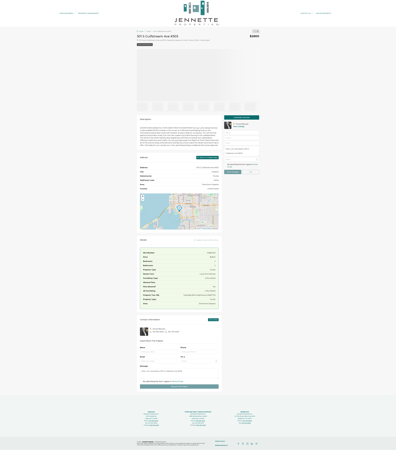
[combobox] (200, 361)
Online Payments (323, 13)
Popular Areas (66, 13)
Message (144, 366)
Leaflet (198, 228)
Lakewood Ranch (204, 412)
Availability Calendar (242, 117)
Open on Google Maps (208, 157)
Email (142, 357)
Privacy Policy (220, 441)
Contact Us (306, 13)
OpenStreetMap (206, 228)
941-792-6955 (246, 423)
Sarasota (151, 412)
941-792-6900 (247, 421)
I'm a (183, 357)
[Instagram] (247, 444)
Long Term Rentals (145, 44)
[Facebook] (238, 444)
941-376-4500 (173, 332)
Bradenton (245, 412)
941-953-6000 (158, 332)
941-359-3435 (200, 421)
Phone (183, 348)
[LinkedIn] (252, 444)
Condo (148, 31)
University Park (190, 412)
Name (142, 348)
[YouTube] (256, 444)
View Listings (213, 319)
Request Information (179, 386)
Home (141, 31)
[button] (254, 31)
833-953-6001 (154, 425)
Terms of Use (177, 381)
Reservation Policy (221, 445)
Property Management (88, 13)
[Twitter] (243, 444)
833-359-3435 (201, 425)
